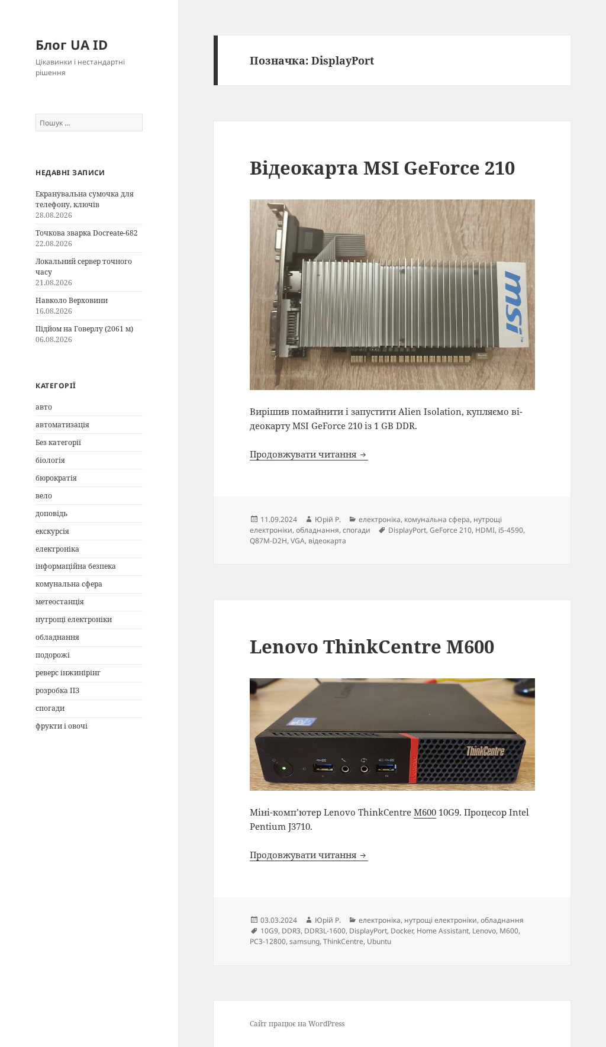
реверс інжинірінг (68, 673)
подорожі (53, 655)
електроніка (57, 549)
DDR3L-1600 (325, 931)
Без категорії (58, 442)
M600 (425, 812)
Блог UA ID (72, 44)
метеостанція (60, 602)
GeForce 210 (451, 530)
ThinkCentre (343, 941)
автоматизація (62, 425)
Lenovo (484, 931)
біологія (50, 460)
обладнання (57, 637)
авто (44, 407)
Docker (402, 931)
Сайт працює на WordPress (297, 1024)
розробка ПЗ (57, 690)
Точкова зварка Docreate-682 (87, 233)
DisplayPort (407, 530)
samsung (304, 941)
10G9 (269, 931)
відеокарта (327, 541)
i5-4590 (510, 530)
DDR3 (291, 931)
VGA (298, 541)
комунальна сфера (69, 584)
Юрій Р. (328, 519)
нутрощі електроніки (74, 619)
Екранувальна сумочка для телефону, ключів (85, 199)
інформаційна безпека (76, 566)
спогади (50, 708)
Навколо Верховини (72, 300)
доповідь (51, 513)
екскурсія (52, 531)
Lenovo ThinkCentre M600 (372, 646)
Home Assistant (443, 931)
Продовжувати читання (309, 454)
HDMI (485, 530)
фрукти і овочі (62, 726)
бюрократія (56, 478)
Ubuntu (379, 941)
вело (44, 496)
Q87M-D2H (268, 541)
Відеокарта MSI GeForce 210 (382, 167)
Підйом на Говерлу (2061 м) (84, 329)
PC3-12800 (268, 941)
